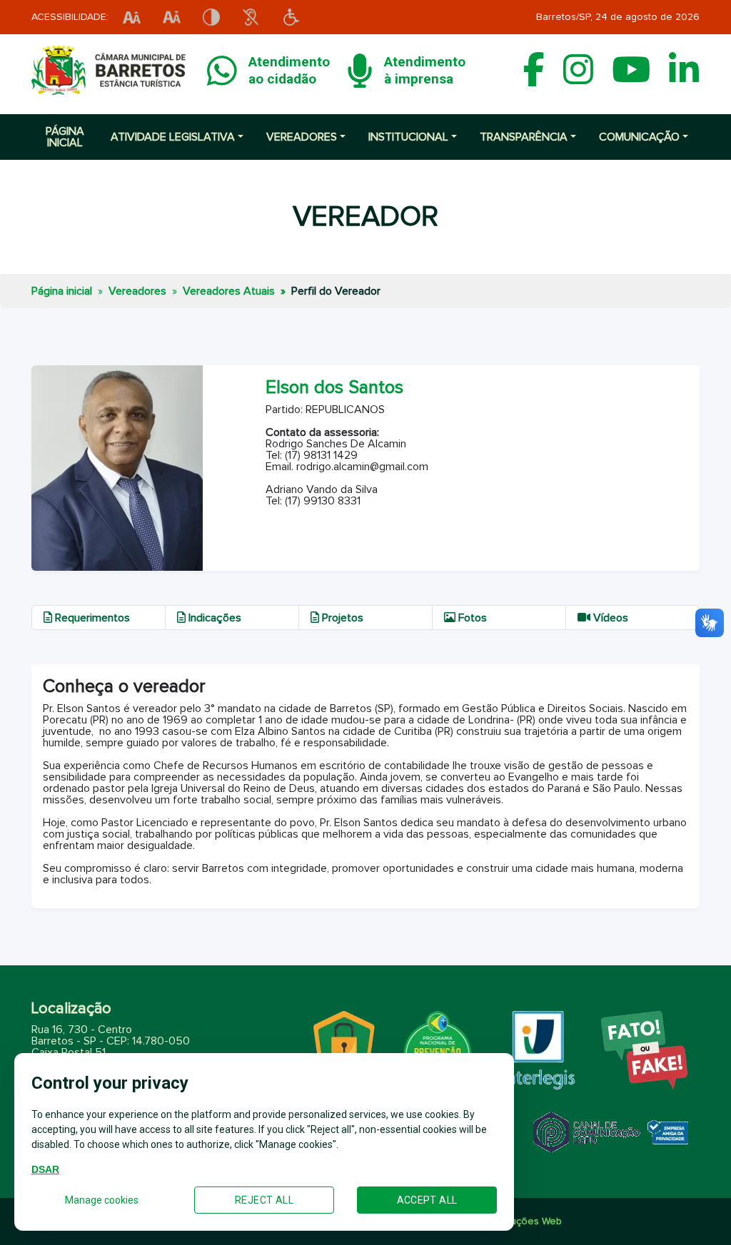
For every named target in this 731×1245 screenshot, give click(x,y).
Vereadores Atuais (229, 291)
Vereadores (137, 291)
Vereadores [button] (301, 137)
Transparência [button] (524, 137)
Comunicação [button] (639, 137)
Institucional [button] (408, 137)
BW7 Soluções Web (517, 1221)
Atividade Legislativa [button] (173, 137)
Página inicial (65, 137)
